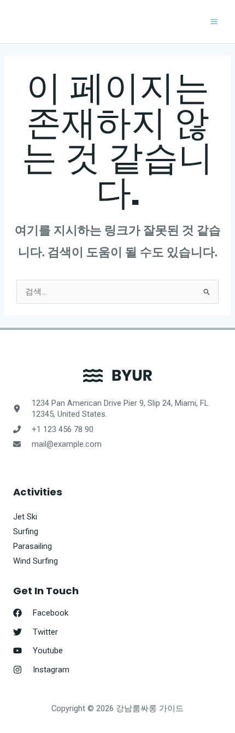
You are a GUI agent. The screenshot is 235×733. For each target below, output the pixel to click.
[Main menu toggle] (214, 21)
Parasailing (32, 546)
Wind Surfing (35, 561)
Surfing (25, 531)
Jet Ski (25, 517)
